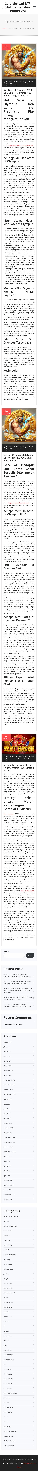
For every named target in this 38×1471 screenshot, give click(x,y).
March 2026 (8, 1066)
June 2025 (7, 1109)
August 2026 (8, 1042)
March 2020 (8, 1199)
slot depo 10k (8, 1379)
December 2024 (9, 1137)
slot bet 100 (8, 1369)
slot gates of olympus (21, 758)
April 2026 (7, 1061)
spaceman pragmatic (11, 1431)
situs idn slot (8, 1350)
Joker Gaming (8, 1264)
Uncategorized (9, 1445)
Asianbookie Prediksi (11, 1216)
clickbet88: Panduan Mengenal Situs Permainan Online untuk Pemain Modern (17, 975)
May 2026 (7, 1056)
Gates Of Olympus (21, 81)
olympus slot (11, 758)
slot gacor (7, 1398)
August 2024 (8, 1156)
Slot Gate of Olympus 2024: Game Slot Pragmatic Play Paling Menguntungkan (18, 92)
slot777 (6, 1417)
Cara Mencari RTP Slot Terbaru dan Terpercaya (17, 7)
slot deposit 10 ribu (10, 1393)
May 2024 (7, 1171)
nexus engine (8, 1307)
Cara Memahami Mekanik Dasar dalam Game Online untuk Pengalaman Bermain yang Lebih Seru (19, 990)
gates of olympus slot (17, 83)
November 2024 (9, 1142)
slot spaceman (9, 1407)
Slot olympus (9, 814)
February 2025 (9, 1128)
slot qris (6, 1403)
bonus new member (10, 1226)
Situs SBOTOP (8, 1355)
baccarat (6, 1221)
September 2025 (9, 1094)
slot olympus (13, 85)
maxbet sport (8, 1302)
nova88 (6, 1312)
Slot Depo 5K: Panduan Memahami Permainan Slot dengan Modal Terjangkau (18, 1005)
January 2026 (8, 1075)
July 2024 (7, 1161)
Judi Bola (6, 1274)
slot (13, 756)
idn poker (7, 1259)
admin (6, 756)
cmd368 (6, 1250)
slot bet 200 (8, 1374)
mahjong (6, 1279)
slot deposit (8, 1388)
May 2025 (7, 1113)
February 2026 (9, 1070)
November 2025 (9, 1085)
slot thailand (8, 1412)
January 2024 (8, 1190)
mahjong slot (8, 1283)
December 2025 (9, 1080)
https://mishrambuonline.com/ (18, 503)
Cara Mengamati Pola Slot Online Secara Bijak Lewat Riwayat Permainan (19, 998)
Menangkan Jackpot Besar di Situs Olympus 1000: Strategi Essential (19, 767)
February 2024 (9, 1185)
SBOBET (6, 1341)
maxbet (6, 1298)
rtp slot (6, 1331)
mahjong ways (8, 1288)
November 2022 (9, 1195)
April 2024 (7, 1176)
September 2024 (9, 1152)
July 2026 (7, 1047)
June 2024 (7, 1166)
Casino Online (8, 1231)
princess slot (8, 1317)
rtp (5, 1326)
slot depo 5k (8, 1383)
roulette (6, 1321)
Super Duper (8, 81)
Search (6, 951)
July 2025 (7, 1104)
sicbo (5, 1345)
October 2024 (8, 1147)
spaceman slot (9, 1436)
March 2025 (8, 1123)
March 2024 (8, 1180)
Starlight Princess (10, 1441)
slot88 (6, 1422)
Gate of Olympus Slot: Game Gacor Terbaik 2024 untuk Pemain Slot (18, 457)
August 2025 (8, 1099)
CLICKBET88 (8, 1245)
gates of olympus (22, 756)
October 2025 (8, 1090)
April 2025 (7, 1118)
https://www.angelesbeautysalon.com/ (19, 145)
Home (4, 28)
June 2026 (7, 1051)
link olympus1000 (27, 891)
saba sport (7, 1336)
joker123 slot (8, 1269)
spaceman (7, 1426)
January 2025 (8, 1133)
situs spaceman (9, 1360)
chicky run (7, 1240)
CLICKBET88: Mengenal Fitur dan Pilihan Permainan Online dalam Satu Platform (17, 982)
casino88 (7, 1236)
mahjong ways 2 (9, 1293)
